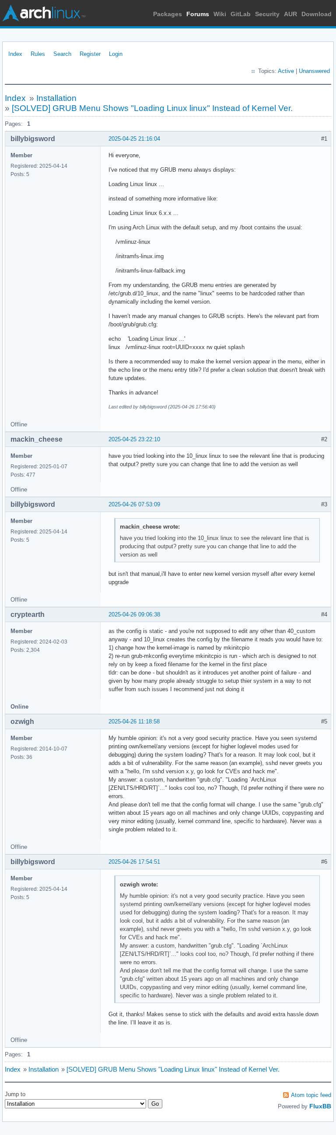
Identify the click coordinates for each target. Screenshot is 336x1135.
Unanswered (314, 71)
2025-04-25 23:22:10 (134, 439)
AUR (290, 13)
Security (267, 13)
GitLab (241, 13)
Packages (167, 13)
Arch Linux (43, 13)
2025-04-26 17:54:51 (134, 861)
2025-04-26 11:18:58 (134, 721)
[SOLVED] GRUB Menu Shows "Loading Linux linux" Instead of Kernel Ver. (152, 108)
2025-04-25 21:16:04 (134, 138)
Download (316, 13)
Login (115, 54)
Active (286, 71)
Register (90, 54)
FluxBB (320, 1106)
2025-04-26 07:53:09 (134, 504)
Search (62, 54)
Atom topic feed (311, 1095)
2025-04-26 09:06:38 (134, 614)
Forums (197, 13)
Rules (38, 54)
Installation (56, 98)
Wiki (220, 13)
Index (15, 54)
